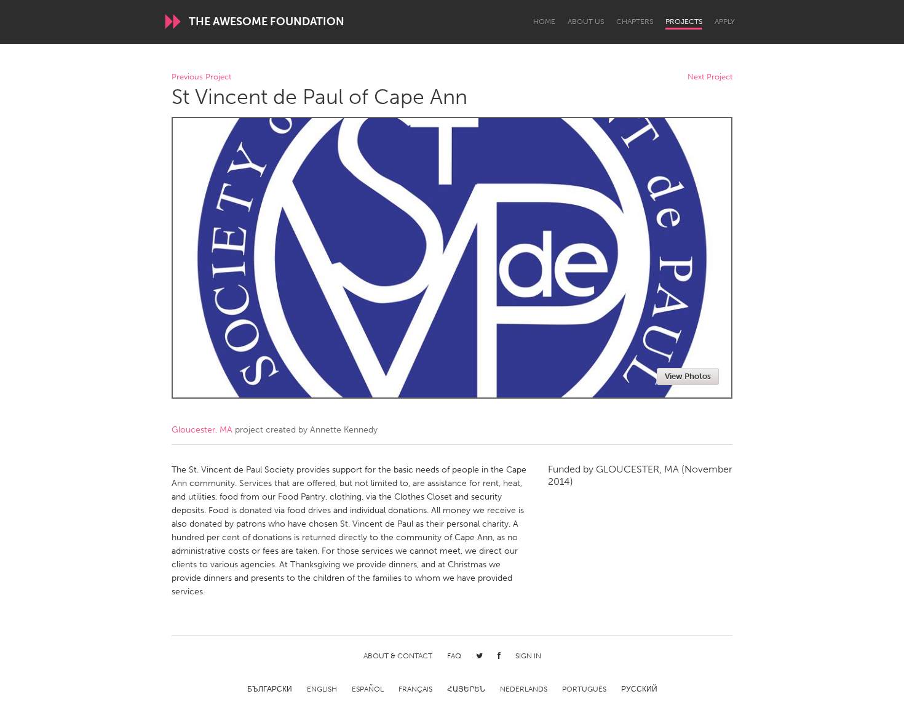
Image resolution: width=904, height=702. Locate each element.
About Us (586, 21)
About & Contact (397, 656)
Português (584, 689)
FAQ (454, 656)
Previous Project (201, 77)
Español (368, 689)
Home (544, 21)
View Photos (688, 376)
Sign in (528, 656)
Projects (683, 21)
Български (269, 689)
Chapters (634, 21)
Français (415, 689)
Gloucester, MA (202, 430)
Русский (639, 689)
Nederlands (523, 689)
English (322, 689)
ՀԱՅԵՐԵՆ (466, 689)
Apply (725, 21)
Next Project (710, 77)
